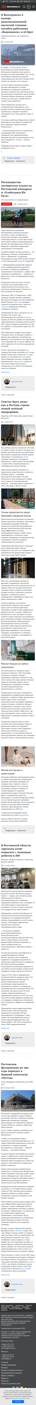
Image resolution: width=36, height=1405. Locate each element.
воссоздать (26, 1269)
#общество (5, 372)
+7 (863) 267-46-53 (7, 1357)
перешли (20, 261)
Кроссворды (5, 1307)
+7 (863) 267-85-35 (7, 1355)
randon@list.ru (6, 1359)
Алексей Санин (17, 381)
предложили (18, 361)
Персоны (29, 1305)
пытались (27, 317)
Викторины (16, 1307)
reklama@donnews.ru (8, 1348)
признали (4, 307)
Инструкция (20, 1305)
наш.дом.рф (23, 815)
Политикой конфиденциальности (21, 1398)
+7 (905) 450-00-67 (7, 1346)
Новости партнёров (15, 1308)
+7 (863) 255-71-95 (7, 1344)
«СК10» (26, 457)
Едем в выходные (7, 1305)
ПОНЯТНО (18, 1401)
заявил (15, 302)
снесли (31, 1262)
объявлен (18, 1231)
